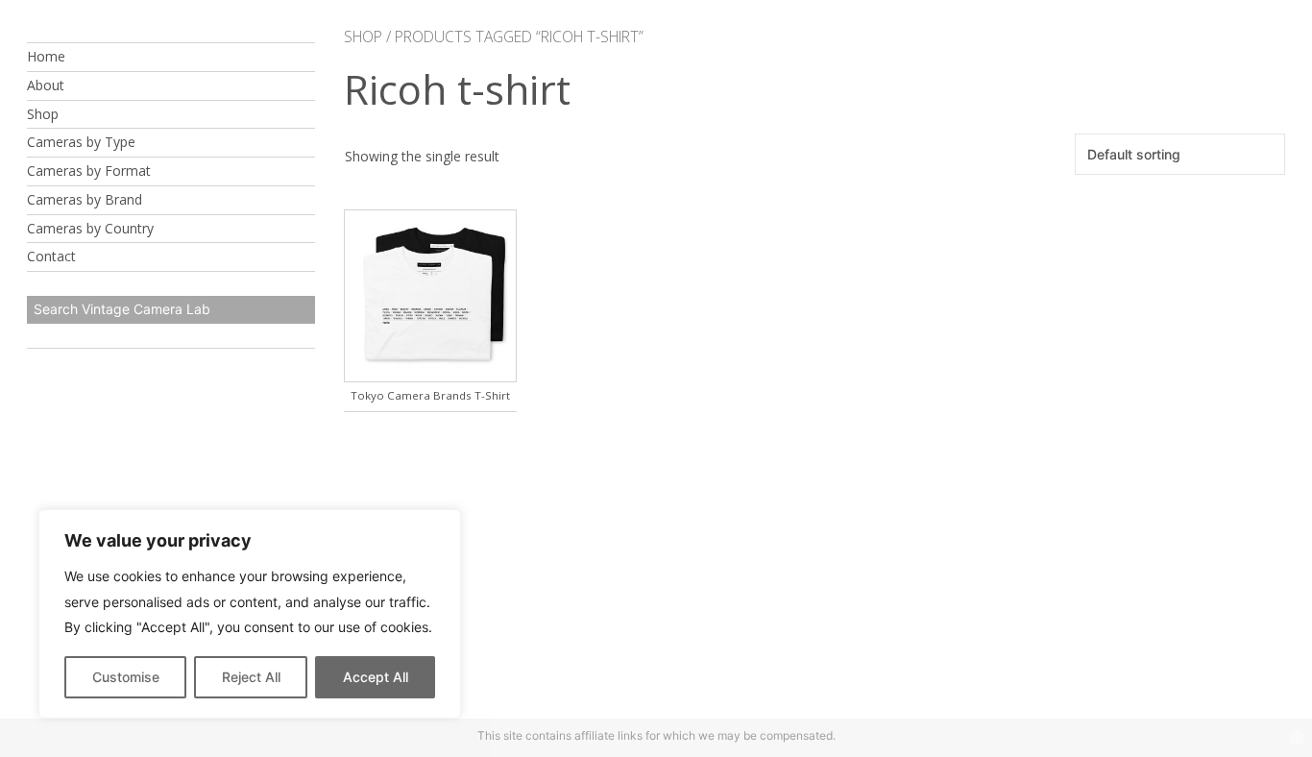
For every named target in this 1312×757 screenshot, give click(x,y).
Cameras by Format (89, 170)
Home (46, 56)
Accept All (375, 677)
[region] (249, 614)
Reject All (251, 677)
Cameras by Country (90, 228)
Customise (125, 677)
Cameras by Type (81, 142)
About (45, 85)
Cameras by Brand (84, 199)
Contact (51, 256)
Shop (43, 114)
